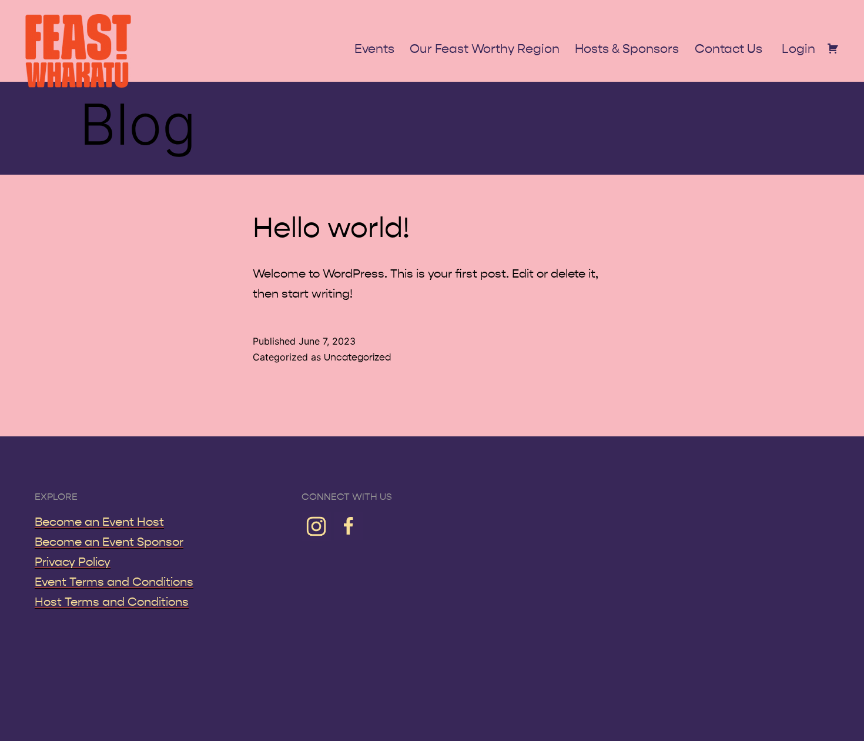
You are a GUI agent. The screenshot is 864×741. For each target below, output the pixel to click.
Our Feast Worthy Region (485, 49)
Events (374, 49)
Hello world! (331, 228)
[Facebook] (348, 525)
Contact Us (728, 49)
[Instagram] (318, 525)
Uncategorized (357, 357)
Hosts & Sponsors (627, 49)
